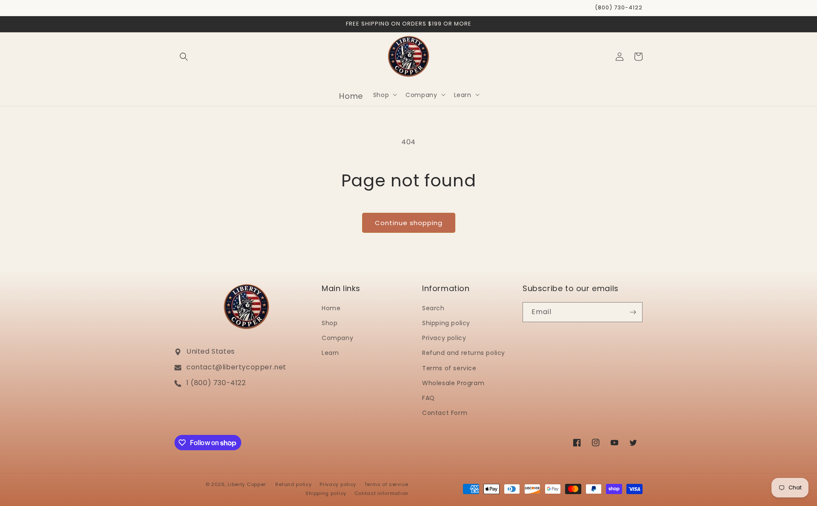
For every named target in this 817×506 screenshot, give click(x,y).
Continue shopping (409, 222)
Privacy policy (444, 338)
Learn (330, 353)
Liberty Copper (247, 484)
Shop (329, 323)
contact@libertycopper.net (236, 367)
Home (331, 308)
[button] (183, 56)
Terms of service (449, 368)
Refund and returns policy (463, 353)
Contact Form (444, 413)
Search (433, 308)
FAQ (428, 398)
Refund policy (293, 484)
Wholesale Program (453, 383)
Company (337, 338)
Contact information (381, 493)
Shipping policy (446, 323)
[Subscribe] (632, 312)
